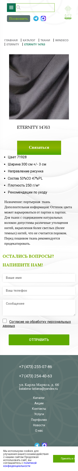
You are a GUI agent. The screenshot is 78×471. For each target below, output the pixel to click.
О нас (39, 430)
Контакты (39, 408)
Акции (39, 403)
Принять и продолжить (68, 458)
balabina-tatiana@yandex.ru (38, 388)
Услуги (39, 414)
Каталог (39, 398)
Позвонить (18, 18)
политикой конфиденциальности (20, 464)
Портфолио (39, 419)
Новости (39, 425)
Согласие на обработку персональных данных (37, 324)
